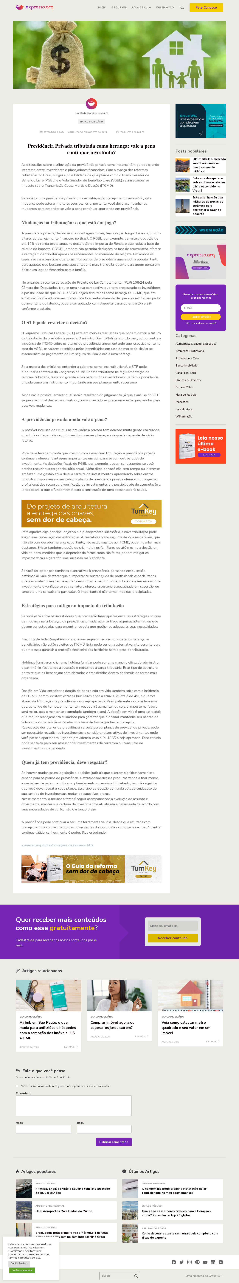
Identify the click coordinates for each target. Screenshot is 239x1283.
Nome (19, 1122)
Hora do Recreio (186, 395)
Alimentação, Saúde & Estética (196, 344)
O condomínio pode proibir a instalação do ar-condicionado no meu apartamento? (174, 1191)
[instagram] (189, 1262)
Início (102, 7)
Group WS (119, 7)
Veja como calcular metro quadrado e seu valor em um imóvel (186, 1027)
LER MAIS (69, 1047)
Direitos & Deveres (188, 380)
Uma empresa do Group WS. (204, 1276)
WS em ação (165, 7)
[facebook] (174, 1262)
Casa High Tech (186, 373)
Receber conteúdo (173, 938)
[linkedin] (213, 1262)
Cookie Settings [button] (19, 1263)
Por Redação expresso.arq (91, 113)
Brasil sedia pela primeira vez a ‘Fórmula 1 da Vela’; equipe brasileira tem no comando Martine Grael (72, 1235)
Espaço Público (185, 387)
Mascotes (182, 402)
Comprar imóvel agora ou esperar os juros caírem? (112, 1025)
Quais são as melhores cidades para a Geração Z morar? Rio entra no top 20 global (177, 1213)
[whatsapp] (221, 1262)
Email (80, 1122)
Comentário (23, 1093)
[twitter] (181, 1262)
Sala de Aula (141, 7)
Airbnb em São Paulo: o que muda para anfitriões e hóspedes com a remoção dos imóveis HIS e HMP (48, 1030)
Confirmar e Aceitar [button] (22, 1270)
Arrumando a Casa (187, 358)
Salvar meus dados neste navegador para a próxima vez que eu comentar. (65, 1086)
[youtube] (205, 1262)
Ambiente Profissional (190, 351)
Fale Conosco (206, 7)
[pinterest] (197, 1262)
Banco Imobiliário (91, 121)
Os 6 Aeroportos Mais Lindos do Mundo (63, 1211)
